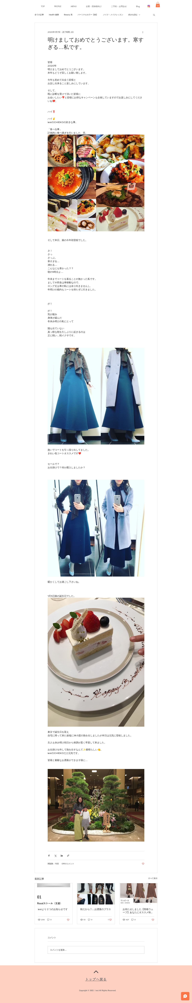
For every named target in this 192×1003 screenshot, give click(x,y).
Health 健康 (54, 15)
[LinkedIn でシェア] (61, 855)
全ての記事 (39, 15)
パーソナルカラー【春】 (88, 15)
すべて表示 (152, 878)
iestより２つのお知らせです (53, 909)
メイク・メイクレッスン (113, 15)
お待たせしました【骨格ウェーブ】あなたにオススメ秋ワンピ (138, 911)
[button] (76, 6)
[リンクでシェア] (68, 855)
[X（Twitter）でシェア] (55, 855)
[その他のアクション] (142, 32)
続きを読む (133, 15)
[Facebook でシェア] (49, 855)
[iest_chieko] (148, 6)
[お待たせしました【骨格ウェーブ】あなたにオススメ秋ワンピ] (138, 893)
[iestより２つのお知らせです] (53, 893)
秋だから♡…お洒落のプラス (95, 909)
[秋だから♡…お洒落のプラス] (96, 893)
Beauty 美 (68, 15)
